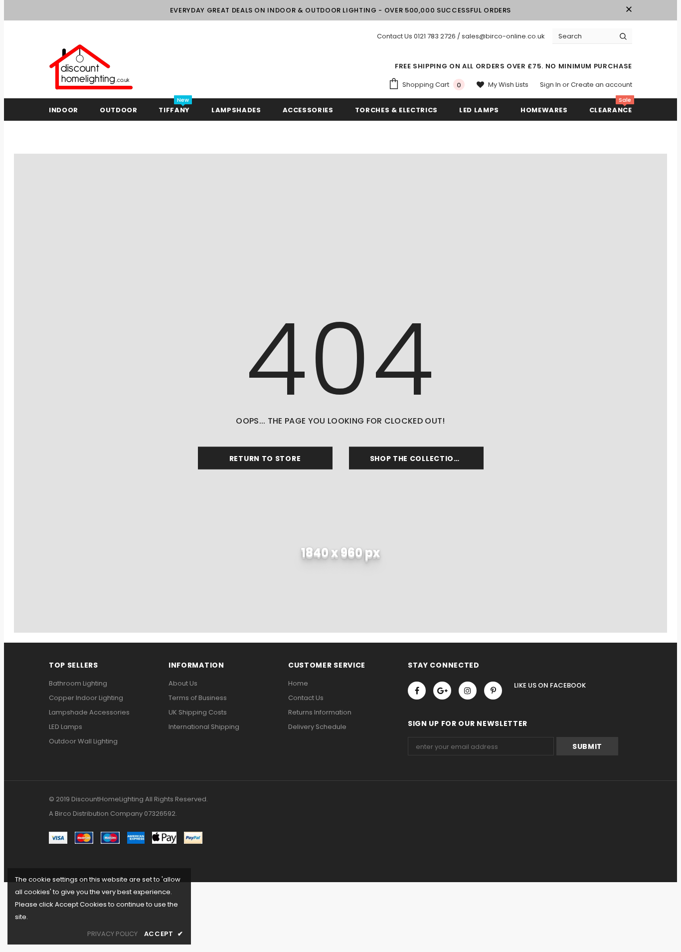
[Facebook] (417, 691)
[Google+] (442, 691)
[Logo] (91, 67)
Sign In (551, 84)
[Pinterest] (493, 691)
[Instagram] (468, 691)
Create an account (601, 84)
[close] (629, 10)
